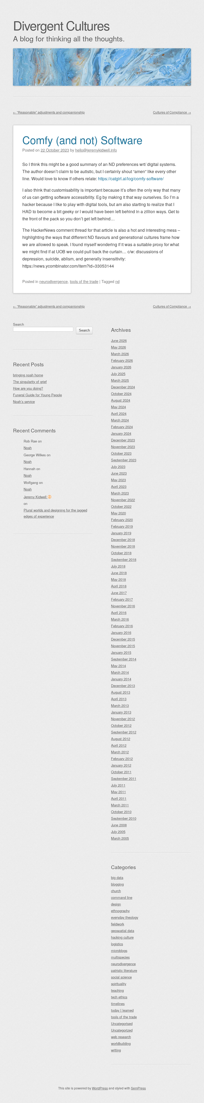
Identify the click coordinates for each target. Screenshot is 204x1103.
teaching (117, 990)
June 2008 (119, 824)
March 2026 (120, 353)
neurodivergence (53, 281)
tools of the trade (84, 281)
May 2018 (118, 579)
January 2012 (121, 765)
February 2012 (122, 758)
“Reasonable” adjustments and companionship (49, 112)
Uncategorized (122, 1030)
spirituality (118, 983)
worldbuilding (121, 1043)
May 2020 (118, 513)
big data (117, 877)
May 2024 (118, 406)
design (116, 904)
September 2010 (123, 818)
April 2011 (118, 798)
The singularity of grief (30, 381)
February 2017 (122, 599)
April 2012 (118, 745)
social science (121, 977)
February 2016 (122, 625)
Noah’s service (24, 401)
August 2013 (120, 692)
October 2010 (121, 811)
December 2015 (123, 639)
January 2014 (121, 678)
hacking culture (122, 937)
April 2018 (118, 586)
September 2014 (123, 659)
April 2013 (118, 698)
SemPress (138, 1088)
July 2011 (118, 785)
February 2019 (122, 526)
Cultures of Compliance (172, 112)
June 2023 (119, 473)
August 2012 (120, 738)
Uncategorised (122, 1023)
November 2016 (123, 605)
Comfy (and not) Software (82, 139)
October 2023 (121, 453)
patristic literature (124, 970)
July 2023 (118, 466)
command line (121, 897)
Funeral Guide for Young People (37, 394)
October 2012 (121, 725)
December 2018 (123, 539)
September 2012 (123, 732)
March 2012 (120, 751)
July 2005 (118, 831)
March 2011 (120, 805)
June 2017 (119, 592)
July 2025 (118, 373)
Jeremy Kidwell (36, 496)
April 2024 (118, 413)
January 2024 (121, 433)
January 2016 (121, 632)
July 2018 (118, 566)
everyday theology (124, 917)
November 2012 (123, 718)
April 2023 (118, 486)
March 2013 (120, 705)
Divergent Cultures (61, 25)
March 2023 (120, 493)
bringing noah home (28, 374)
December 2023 (123, 440)
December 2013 (123, 685)
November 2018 (123, 546)
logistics (117, 943)
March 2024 (120, 420)
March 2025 (120, 380)
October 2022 (121, 506)
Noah (28, 447)
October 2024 (121, 393)
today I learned (122, 1010)
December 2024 (123, 386)
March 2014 (120, 672)
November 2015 (123, 645)
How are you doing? (28, 388)
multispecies (120, 957)
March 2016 (120, 619)
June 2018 (119, 572)
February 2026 (122, 360)
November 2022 (123, 499)
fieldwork (117, 923)
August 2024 (120, 400)
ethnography (120, 910)
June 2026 (119, 340)
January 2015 (121, 652)
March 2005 (120, 838)
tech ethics (119, 996)
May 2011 (118, 791)
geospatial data (122, 930)
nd (117, 281)
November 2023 (123, 446)
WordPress (100, 1088)
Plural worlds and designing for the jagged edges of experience (55, 513)
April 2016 (118, 612)
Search (18, 324)
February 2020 (122, 519)
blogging (117, 884)
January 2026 (121, 367)
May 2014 (118, 665)
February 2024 (122, 426)
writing (116, 1050)
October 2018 (121, 552)
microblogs (119, 950)
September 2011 (123, 778)
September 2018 (123, 559)
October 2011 (121, 771)
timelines (118, 1003)
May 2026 (118, 347)
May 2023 (118, 479)
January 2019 (121, 532)
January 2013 (121, 712)
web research (121, 1036)
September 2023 (123, 459)
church (116, 890)
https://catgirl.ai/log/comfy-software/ (131, 178)
